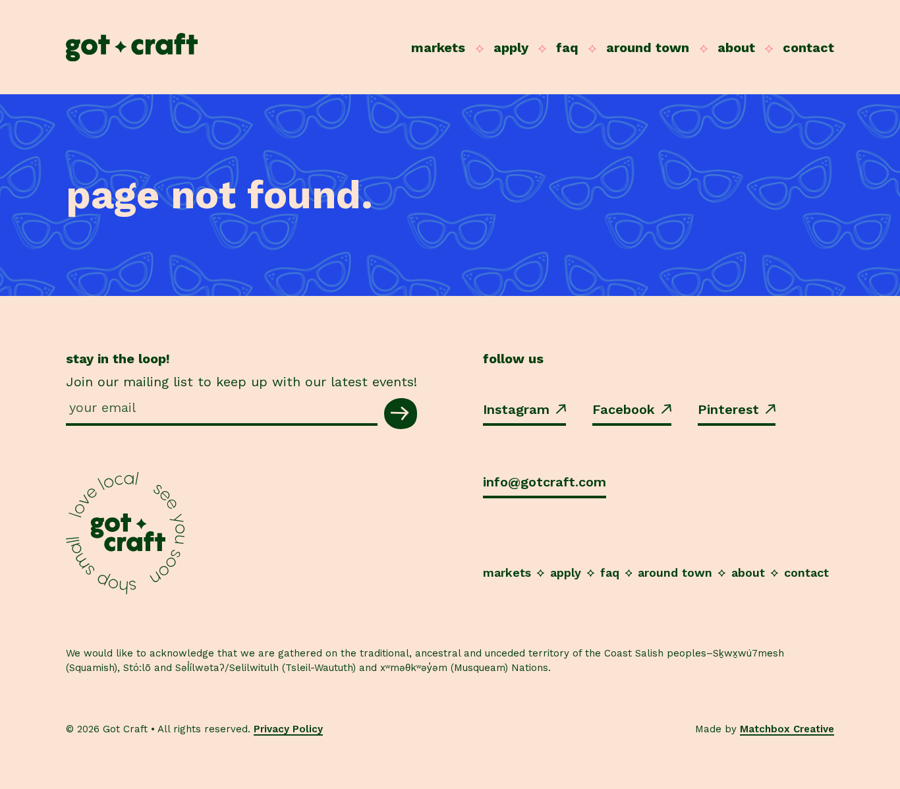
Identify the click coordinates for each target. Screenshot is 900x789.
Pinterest (728, 409)
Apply (510, 47)
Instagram (516, 409)
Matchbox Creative (787, 729)
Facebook (623, 409)
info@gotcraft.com (544, 482)
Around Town (647, 47)
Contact (808, 47)
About (736, 47)
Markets (438, 47)
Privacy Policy (288, 729)
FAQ (567, 47)
